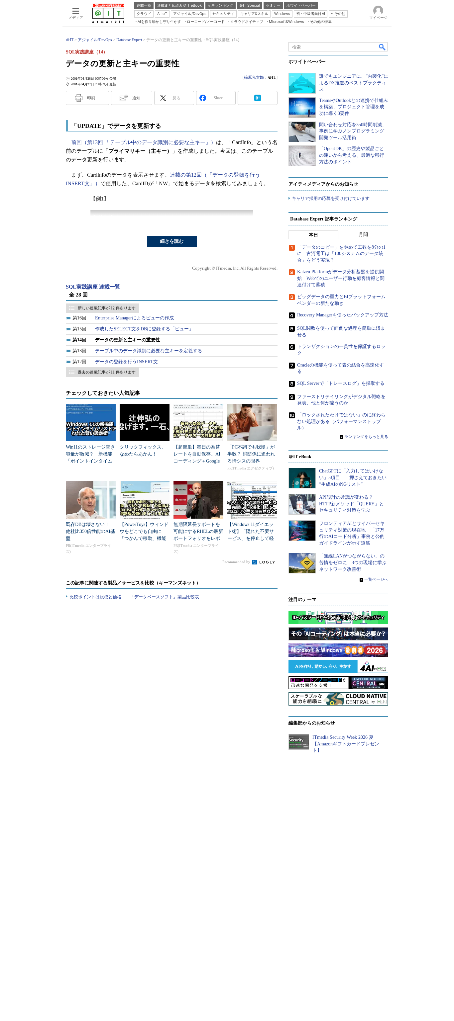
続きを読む (171, 241)
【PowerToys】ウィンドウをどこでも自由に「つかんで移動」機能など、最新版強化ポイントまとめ (144, 538)
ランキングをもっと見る (366, 436)
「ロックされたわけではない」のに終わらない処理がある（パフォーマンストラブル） (341, 421)
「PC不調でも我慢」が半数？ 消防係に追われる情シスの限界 (251, 454)
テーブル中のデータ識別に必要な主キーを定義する (148, 350)
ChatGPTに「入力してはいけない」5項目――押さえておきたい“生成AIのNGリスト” (353, 477)
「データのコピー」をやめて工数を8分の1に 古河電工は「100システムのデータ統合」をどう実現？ (341, 254)
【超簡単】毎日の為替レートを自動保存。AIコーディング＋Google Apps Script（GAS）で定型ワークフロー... (196, 461)
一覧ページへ (376, 579)
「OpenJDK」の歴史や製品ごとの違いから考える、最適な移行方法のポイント (351, 155)
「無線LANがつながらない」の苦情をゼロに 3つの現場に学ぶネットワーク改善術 (353, 562)
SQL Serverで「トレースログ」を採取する (341, 383)
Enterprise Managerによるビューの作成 (134, 317)
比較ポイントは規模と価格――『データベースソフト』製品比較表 (134, 596)
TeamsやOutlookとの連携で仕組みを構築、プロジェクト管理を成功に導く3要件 (353, 107)
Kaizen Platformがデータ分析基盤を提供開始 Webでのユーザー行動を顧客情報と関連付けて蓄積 (341, 278)
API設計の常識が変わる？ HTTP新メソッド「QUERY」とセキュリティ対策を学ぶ (351, 504)
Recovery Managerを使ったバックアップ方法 (342, 314)
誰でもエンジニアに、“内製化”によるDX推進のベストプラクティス (353, 83)
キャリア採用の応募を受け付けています (331, 198)
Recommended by (236, 562)
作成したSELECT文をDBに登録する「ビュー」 (144, 328)
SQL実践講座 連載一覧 (93, 287)
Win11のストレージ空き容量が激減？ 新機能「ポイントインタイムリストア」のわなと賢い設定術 (90, 461)
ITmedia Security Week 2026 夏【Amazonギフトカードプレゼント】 (345, 744)
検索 (383, 46)
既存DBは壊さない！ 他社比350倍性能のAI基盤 (90, 531)
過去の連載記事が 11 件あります (107, 372)
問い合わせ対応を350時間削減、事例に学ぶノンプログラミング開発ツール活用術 (353, 131)
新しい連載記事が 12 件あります (107, 308)
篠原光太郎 (254, 77)
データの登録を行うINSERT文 (126, 361)
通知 (136, 98)
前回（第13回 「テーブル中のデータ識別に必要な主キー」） (143, 142)
